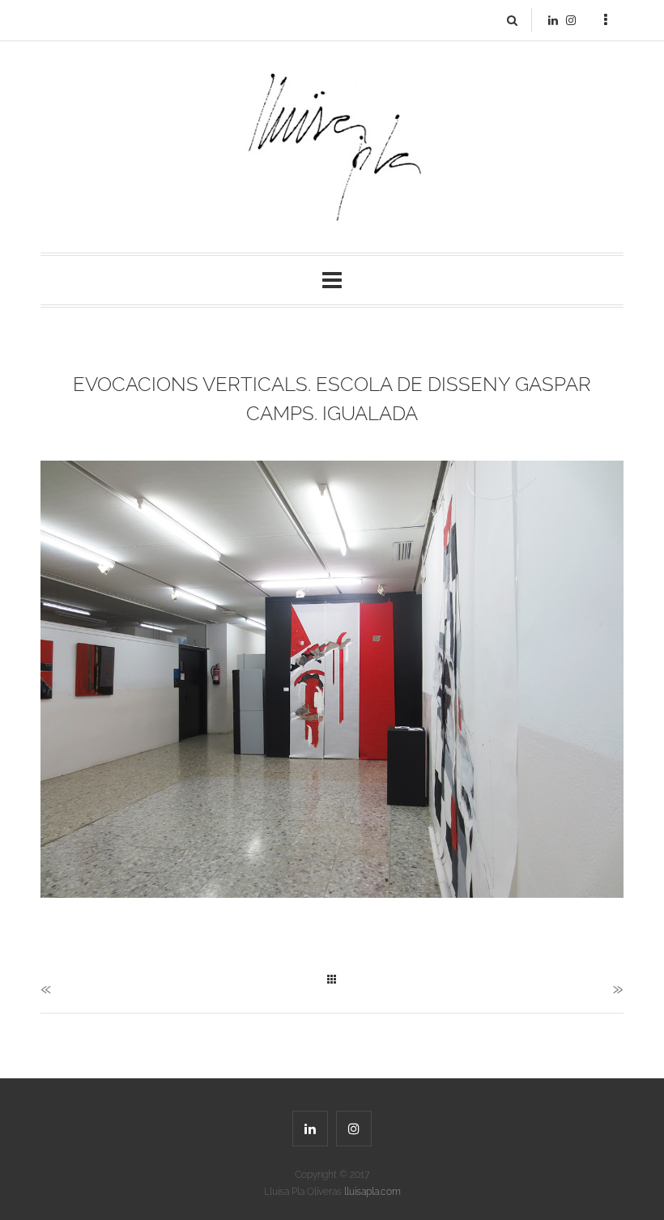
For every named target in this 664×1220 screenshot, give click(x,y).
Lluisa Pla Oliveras (332, 1191)
